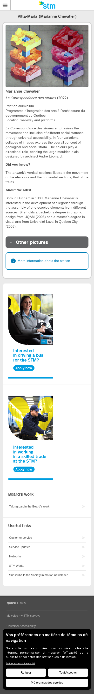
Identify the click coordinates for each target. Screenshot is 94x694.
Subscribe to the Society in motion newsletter (38, 575)
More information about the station (44, 261)
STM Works (16, 565)
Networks (15, 556)
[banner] (47, 5)
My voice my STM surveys (23, 615)
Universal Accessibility (21, 626)
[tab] (47, 242)
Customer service (20, 537)
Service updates (19, 547)
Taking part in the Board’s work (29, 506)
